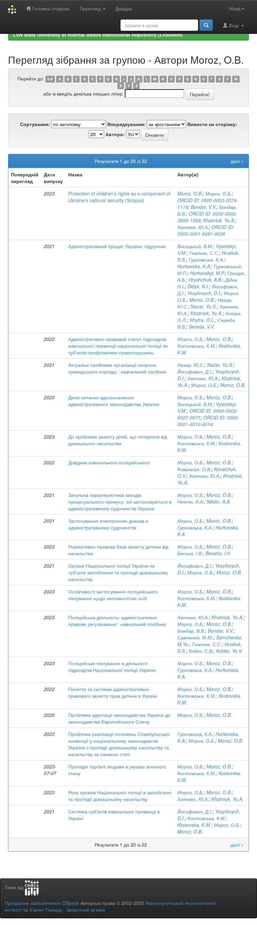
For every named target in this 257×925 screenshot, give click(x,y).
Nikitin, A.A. (219, 501)
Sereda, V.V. (202, 326)
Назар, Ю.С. (190, 364)
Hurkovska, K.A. (194, 266)
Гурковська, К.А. (206, 259)
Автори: (115, 134)
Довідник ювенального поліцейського (109, 462)
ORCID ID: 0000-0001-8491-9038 (205, 230)
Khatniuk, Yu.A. (219, 220)
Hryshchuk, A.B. (206, 279)
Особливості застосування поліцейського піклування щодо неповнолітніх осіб (113, 594)
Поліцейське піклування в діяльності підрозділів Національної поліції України (112, 666)
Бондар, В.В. (191, 630)
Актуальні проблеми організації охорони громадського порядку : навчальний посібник (117, 368)
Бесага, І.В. (190, 553)
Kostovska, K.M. (194, 824)
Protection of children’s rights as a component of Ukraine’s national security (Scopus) (119, 197)
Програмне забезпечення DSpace (42, 903)
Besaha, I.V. (218, 553)
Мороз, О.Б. (218, 193)
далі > (237, 161)
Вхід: (234, 25)
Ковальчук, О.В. (194, 469)
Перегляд (91, 8)
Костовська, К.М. (196, 345)
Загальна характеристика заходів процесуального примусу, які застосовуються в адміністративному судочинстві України (119, 502)
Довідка (123, 8)
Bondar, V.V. (204, 207)
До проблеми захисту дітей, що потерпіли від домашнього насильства (117, 440)
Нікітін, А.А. (190, 501)
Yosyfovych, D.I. (204, 293)
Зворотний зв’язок (85, 909)
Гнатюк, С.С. (204, 252)
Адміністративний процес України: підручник (117, 246)
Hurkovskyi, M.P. (207, 273)
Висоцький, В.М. (195, 246)
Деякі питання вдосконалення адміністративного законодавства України (113, 400)
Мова (235, 8)
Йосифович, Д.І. (194, 371)
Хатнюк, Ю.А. (193, 227)
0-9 (50, 78)
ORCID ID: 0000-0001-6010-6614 (208, 420)
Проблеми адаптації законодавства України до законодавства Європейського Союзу (119, 718)
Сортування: (35, 124)
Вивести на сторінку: (212, 124)
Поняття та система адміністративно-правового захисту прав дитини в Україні (112, 692)
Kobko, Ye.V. (229, 650)
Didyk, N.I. (198, 286)
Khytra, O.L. (202, 319)
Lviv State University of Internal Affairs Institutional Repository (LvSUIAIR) (98, 34)
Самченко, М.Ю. (195, 637)
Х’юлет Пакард (45, 909)
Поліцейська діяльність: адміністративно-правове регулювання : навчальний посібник (117, 620)
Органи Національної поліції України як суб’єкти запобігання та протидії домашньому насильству (118, 572)
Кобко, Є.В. (201, 650)
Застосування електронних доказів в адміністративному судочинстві (108, 524)
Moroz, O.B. (190, 193)
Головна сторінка (50, 8)
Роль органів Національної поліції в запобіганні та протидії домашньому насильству (119, 795)
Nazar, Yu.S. (204, 306)
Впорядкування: (126, 124)
